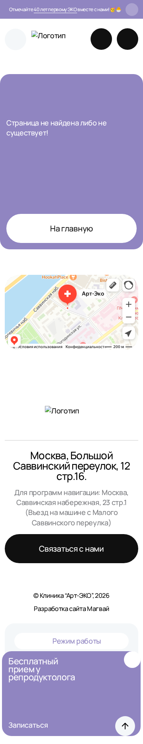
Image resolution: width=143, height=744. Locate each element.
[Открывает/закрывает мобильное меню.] (15, 39)
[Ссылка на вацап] (101, 39)
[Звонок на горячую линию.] (127, 39)
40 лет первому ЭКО (55, 9)
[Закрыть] (132, 659)
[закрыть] (132, 9)
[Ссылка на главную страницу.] (49, 39)
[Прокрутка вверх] (125, 726)
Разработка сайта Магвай (71, 608)
